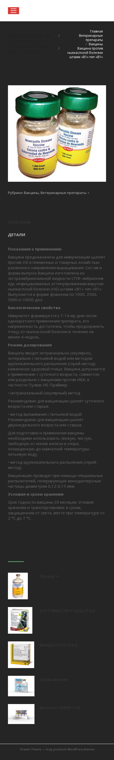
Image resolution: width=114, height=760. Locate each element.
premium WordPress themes (74, 749)
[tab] (57, 219)
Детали (16, 234)
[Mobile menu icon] (13, 10)
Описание (19, 222)
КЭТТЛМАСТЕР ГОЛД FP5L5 (67, 610)
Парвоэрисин (53, 679)
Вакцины (31, 192)
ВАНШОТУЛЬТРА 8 (58, 645)
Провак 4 (49, 576)
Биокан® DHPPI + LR (60, 707)
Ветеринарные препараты (63, 192)
